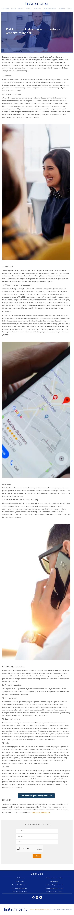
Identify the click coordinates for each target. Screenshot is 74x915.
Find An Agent (54, 881)
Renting (28, 9)
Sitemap (32, 909)
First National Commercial (19, 888)
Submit (37, 856)
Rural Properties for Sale (20, 892)
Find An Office (20, 881)
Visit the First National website (54, 878)
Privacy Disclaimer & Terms (42, 909)
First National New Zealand (54, 892)
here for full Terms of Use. (41, 813)
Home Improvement (49, 9)
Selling (21, 9)
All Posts (5, 9)
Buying (13, 9)
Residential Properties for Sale (54, 885)
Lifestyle (62, 9)
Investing (37, 9)
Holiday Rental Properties (19, 885)
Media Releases (19, 878)
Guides (69, 9)
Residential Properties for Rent (54, 888)
